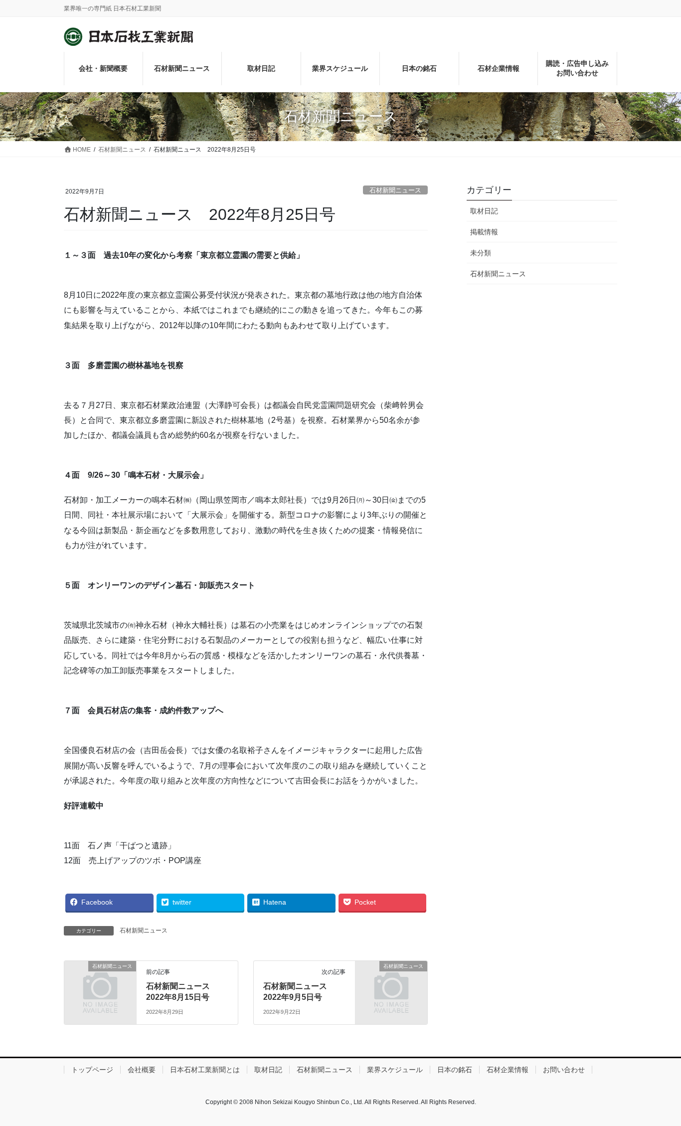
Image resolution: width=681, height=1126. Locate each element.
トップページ (92, 1070)
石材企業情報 (507, 1070)
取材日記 (484, 211)
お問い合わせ (564, 1070)
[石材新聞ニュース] (100, 982)
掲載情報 (484, 232)
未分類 (480, 253)
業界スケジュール (395, 1070)
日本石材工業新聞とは (205, 1070)
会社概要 (142, 1070)
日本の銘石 (454, 1070)
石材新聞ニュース (395, 190)
